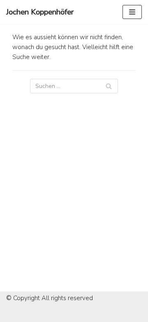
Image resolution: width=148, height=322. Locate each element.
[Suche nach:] (74, 86)
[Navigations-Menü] (132, 12)
